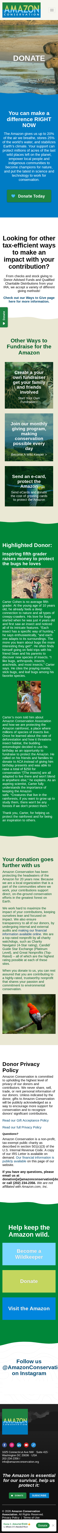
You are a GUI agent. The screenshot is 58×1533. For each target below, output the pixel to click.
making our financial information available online (24, 932)
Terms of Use (31, 1517)
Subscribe (39, 1495)
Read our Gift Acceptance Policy (25, 1120)
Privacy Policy (10, 1517)
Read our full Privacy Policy (21, 1127)
